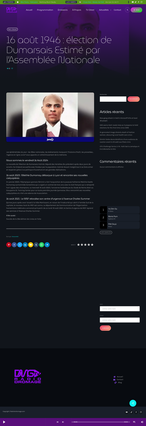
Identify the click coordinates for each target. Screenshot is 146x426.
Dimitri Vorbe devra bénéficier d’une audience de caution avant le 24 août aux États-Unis (27, 269)
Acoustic (107, 186)
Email (101, 315)
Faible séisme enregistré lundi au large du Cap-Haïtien (118, 271)
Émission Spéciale (112, 191)
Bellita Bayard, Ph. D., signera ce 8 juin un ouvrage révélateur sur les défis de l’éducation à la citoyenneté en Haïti (124, 260)
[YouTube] (133, 2)
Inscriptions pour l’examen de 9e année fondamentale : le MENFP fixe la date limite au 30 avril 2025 (124, 294)
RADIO (136, 10)
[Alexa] (141, 2)
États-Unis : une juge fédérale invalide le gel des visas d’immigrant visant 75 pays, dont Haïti (72, 271)
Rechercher (103, 94)
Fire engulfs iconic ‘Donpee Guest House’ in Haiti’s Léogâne (124, 282)
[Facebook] (138, 2)
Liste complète (106, 232)
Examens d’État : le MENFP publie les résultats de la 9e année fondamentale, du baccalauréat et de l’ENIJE (119, 247)
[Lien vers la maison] (11, 9)
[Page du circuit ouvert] (69, 422)
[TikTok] (136, 2)
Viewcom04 (15, 236)
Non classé (12, 29)
